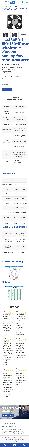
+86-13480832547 (9, 424)
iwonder (19, 441)
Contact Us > (8, 415)
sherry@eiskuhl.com (10, 427)
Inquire (6, 89)
